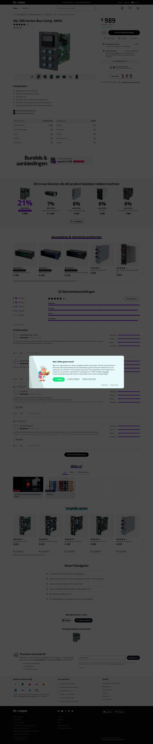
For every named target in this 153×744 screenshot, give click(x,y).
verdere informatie (89, 379)
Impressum (104, 385)
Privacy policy (114, 385)
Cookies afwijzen (74, 379)
